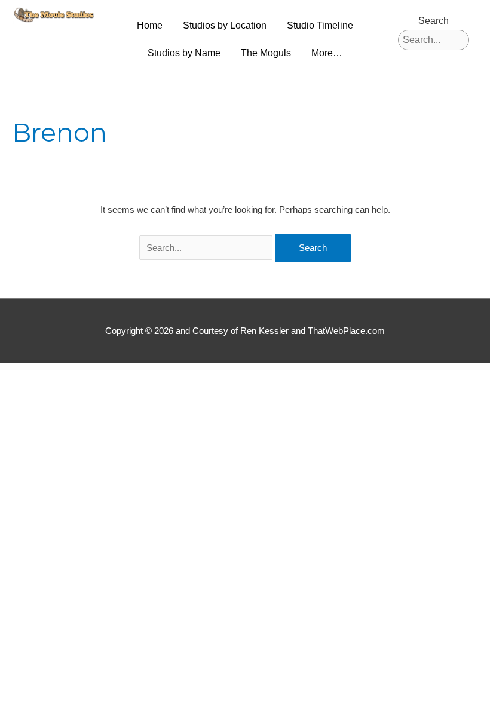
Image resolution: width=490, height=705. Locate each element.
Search (433, 21)
